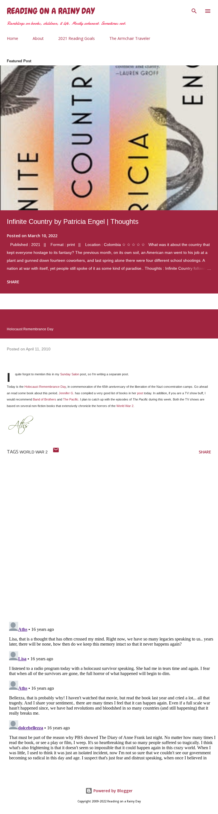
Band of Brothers (44, 399)
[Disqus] (112, 543)
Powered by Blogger (112, 790)
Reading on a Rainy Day (51, 11)
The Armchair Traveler (129, 38)
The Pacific (70, 399)
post (140, 393)
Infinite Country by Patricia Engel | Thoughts (73, 221)
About (38, 38)
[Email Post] (56, 452)
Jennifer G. (66, 393)
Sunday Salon (69, 374)
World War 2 (124, 406)
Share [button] (13, 281)
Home (12, 38)
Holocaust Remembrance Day (45, 386)
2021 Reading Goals (76, 38)
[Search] (194, 10)
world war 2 (34, 452)
